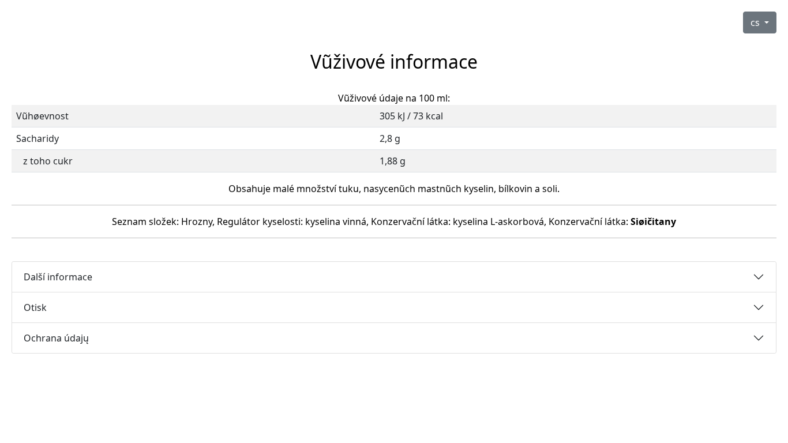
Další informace (58, 277)
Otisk (35, 307)
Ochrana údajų (56, 338)
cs (756, 22)
